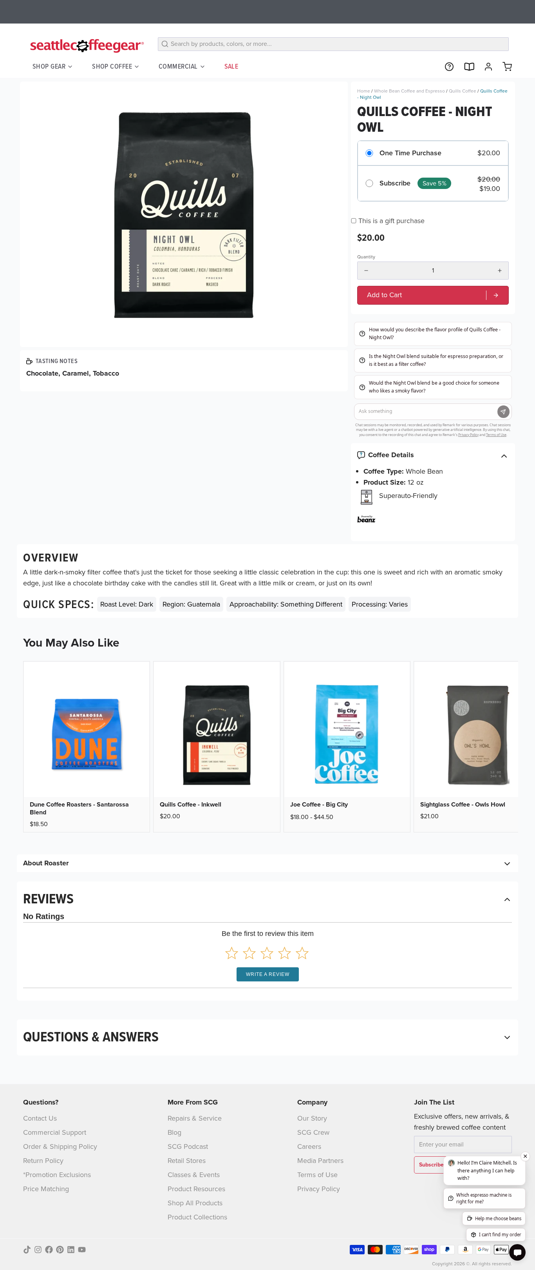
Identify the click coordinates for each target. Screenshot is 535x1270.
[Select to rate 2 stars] (249, 953)
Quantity (366, 257)
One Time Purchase (410, 153)
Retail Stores (187, 1161)
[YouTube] (82, 1250)
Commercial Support (54, 1132)
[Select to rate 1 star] (232, 953)
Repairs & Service (195, 1118)
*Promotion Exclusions (57, 1175)
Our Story (312, 1118)
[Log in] (485, 66)
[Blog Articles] (465, 67)
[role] (433, 295)
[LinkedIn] (71, 1250)
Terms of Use (317, 1175)
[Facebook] (49, 1250)
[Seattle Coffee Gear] (85, 45)
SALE (231, 66)
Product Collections (197, 1217)
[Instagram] (38, 1250)
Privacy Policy (318, 1189)
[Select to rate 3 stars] (267, 953)
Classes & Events (194, 1175)
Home (363, 90)
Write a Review (267, 974)
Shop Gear (49, 66)
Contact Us (40, 1118)
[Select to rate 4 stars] (285, 953)
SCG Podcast (188, 1146)
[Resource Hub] (446, 66)
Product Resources (196, 1189)
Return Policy (43, 1161)
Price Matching (46, 1189)
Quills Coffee (462, 90)
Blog (174, 1132)
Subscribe (395, 183)
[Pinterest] (60, 1250)
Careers (309, 1146)
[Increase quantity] (499, 270)
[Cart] (504, 66)
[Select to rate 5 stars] (302, 953)
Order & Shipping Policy (60, 1146)
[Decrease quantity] (366, 270)
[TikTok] (27, 1250)
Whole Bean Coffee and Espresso (409, 90)
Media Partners (320, 1161)
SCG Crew (313, 1132)
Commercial (178, 66)
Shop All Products (195, 1203)
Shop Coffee (112, 66)
